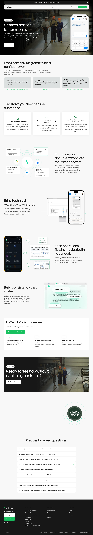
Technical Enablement (30, 512)
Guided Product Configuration (32, 515)
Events (48, 515)
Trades (27, 521)
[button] (36, 7)
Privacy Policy (53, 532)
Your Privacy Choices (84, 532)
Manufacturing (28, 517)
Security (49, 517)
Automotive (28, 519)
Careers (71, 515)
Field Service (28, 523)
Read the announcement (53, 2)
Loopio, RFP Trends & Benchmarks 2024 (75, 89)
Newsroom (71, 512)
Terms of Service (43, 532)
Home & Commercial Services (32, 525)
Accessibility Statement (63, 532)
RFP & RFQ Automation (31, 510)
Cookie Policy (74, 532)
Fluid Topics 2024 (46, 89)
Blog (48, 512)
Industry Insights (51, 510)
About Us (71, 510)
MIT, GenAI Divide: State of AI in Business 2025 (17, 89)
